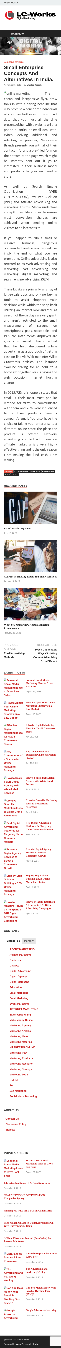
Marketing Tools (19, 1074)
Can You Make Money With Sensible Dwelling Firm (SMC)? (41, 1291)
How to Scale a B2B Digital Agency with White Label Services (40, 781)
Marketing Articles (13, 62)
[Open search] (53, 34)
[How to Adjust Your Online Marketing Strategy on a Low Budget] (13, 703)
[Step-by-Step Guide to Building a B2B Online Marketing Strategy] (13, 876)
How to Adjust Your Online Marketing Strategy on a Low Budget (40, 705)
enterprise (48, 472)
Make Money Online (21, 1020)
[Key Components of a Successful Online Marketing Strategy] (13, 752)
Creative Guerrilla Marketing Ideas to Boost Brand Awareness (41, 803)
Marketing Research (21, 1063)
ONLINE (14, 1080)
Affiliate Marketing (20, 954)
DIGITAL (14, 965)
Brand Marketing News (17, 528)
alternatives (21, 472)
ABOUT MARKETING (22, 949)
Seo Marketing (18, 1091)
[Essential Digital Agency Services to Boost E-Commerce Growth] (13, 849)
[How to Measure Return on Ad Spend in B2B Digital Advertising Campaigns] (13, 902)
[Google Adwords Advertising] (13, 1310)
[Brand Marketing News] (30, 508)
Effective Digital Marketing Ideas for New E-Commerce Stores (40, 728)
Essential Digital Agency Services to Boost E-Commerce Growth (38, 852)
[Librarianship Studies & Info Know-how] (13, 1254)
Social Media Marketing (23, 1096)
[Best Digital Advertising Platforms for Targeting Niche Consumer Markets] (13, 823)
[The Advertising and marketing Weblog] (13, 1269)
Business (15, 960)
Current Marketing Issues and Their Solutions (30, 576)
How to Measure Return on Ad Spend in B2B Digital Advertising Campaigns (40, 905)
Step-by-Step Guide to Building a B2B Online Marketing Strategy (38, 878)
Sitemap (10, 1129)
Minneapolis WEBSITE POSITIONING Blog (28, 1210)
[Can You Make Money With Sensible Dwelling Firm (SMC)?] (13, 1288)
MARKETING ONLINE (22, 1047)
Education (16, 987)
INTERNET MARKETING (24, 1009)
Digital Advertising (20, 971)
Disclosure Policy (15, 1124)
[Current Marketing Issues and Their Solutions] (30, 557)
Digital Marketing (19, 982)
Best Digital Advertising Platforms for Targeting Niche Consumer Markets (39, 826)
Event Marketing (19, 1003)
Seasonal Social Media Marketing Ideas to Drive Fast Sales (39, 683)
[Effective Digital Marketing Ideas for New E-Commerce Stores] (13, 725)
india (7, 475)
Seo (12, 1085)
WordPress (21, 1344)
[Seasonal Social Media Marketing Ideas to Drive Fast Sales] (13, 680)
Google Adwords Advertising (41, 1310)
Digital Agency (18, 976)
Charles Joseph (34, 85)
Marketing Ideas (19, 1036)
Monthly (29, 941)
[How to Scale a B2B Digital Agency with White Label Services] (13, 778)
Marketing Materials (21, 1042)
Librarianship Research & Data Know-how (27, 1183)
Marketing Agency (20, 1025)
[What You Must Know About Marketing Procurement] (30, 605)
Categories (13, 941)
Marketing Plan (18, 1052)
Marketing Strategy (21, 1069)
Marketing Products (21, 1058)
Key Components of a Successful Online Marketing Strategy (41, 754)
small (15, 475)
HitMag (35, 1344)
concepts (35, 472)
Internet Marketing (20, 1014)
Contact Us (12, 1118)
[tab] (13, 941)
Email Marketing (19, 993)
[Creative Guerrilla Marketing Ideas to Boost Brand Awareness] (13, 800)
